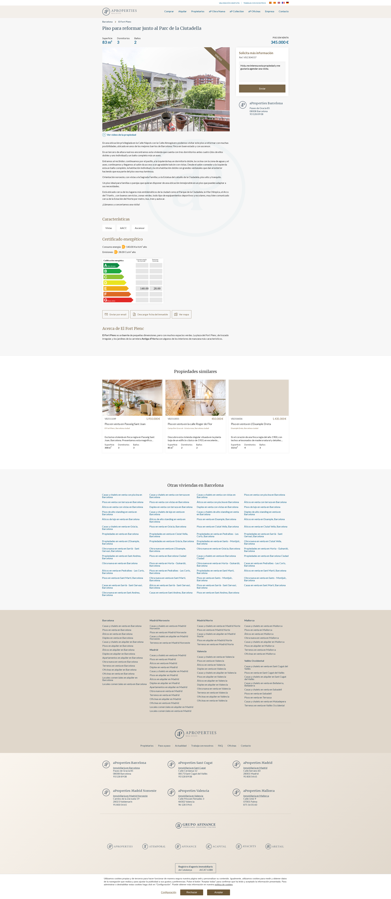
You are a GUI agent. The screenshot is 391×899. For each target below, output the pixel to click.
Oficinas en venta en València (212, 700)
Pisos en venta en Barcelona (116, 629)
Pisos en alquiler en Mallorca (259, 645)
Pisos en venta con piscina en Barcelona (264, 494)
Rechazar (191, 892)
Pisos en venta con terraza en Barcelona (122, 501)
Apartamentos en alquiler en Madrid (168, 687)
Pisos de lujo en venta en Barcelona (262, 506)
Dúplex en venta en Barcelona (117, 637)
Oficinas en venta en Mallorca (259, 653)
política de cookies (224, 884)
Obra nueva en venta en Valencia (214, 688)
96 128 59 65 (185, 804)
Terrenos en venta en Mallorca (260, 649)
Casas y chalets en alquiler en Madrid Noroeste (169, 637)
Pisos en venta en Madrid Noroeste (168, 632)
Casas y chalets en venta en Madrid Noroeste (168, 627)
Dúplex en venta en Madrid (164, 667)
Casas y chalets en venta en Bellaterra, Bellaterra (264, 684)
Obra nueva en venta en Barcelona (119, 563)
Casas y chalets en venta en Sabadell (263, 689)
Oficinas (231, 745)
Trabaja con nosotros (254, 3)
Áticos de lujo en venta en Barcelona (120, 519)
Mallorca (249, 620)
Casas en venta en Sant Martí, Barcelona (265, 585)
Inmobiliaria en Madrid (255, 767)
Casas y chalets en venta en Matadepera (265, 701)
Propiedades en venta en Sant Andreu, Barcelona (121, 557)
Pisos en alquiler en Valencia (211, 676)
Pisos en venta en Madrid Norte (213, 629)
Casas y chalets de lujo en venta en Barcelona (167, 513)
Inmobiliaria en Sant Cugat (192, 767)
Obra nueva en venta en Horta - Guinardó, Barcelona (218, 564)
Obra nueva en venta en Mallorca (261, 637)
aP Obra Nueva (217, 11)
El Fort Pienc (124, 21)
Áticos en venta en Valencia (211, 664)
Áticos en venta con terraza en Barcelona (265, 501)
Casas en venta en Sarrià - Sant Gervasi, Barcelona (122, 586)
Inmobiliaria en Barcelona (126, 767)
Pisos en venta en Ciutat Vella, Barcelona (218, 526)
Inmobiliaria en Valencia (190, 795)
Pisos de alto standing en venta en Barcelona (119, 513)
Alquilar (182, 11)
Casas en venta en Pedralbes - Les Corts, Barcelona (265, 564)
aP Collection (237, 11)
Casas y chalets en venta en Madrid (168, 655)
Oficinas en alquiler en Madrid (165, 698)
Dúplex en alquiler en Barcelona (118, 653)
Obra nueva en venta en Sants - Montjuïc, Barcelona (265, 579)
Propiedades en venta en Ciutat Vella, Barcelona (168, 535)
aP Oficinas (254, 11)
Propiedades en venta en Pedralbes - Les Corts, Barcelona (218, 535)
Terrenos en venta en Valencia (212, 692)
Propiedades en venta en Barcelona (120, 533)
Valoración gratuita (229, 3)
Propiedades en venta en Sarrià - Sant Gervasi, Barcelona (263, 535)
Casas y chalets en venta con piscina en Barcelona (122, 496)
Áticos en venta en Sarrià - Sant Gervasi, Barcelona (169, 586)
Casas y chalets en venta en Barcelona (121, 625)
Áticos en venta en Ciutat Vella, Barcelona (265, 526)
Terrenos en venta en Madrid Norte (215, 644)
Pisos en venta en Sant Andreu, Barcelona (218, 592)
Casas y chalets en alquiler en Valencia (216, 672)
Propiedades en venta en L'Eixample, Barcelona (120, 542)
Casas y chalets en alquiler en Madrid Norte (216, 635)
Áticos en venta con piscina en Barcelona (218, 501)
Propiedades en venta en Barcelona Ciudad (266, 555)
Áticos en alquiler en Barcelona (118, 649)
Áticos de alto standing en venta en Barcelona (167, 520)
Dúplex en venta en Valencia (211, 668)
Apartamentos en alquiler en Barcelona (122, 657)
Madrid (154, 649)
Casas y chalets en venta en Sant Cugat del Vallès (266, 667)
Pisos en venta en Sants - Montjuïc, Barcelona (214, 579)
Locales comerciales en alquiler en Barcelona (119, 678)
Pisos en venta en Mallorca (258, 629)
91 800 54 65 (250, 776)
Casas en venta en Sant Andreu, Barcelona (170, 592)
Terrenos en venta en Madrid (164, 694)
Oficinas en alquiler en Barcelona (119, 669)
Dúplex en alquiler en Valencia (212, 684)
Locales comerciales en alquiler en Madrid (171, 706)
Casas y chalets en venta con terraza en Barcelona (169, 496)
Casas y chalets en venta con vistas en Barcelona (216, 496)
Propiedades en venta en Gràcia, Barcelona (171, 541)
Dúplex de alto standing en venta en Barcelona (262, 513)
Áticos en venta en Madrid (163, 663)
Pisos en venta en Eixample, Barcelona (216, 519)
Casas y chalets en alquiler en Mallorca (264, 641)
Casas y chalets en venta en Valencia (215, 656)
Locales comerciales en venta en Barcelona (124, 683)
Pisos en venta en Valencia (210, 660)
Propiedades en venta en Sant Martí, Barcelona (215, 571)
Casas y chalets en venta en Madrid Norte (218, 625)
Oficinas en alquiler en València (213, 696)
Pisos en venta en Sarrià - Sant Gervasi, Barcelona (216, 586)
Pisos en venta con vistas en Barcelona (169, 501)
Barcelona (107, 21)
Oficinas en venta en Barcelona (118, 673)
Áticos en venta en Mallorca (258, 633)
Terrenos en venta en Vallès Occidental (264, 705)
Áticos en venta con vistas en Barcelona (122, 506)
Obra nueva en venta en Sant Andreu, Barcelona (121, 593)
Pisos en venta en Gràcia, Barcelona (167, 526)
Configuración (168, 892)
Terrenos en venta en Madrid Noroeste (170, 642)
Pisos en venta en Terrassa (258, 697)
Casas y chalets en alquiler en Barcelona (122, 641)
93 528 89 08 (256, 114)
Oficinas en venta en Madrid (164, 702)
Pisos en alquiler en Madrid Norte (214, 640)
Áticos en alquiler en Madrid (164, 679)
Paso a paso (164, 745)
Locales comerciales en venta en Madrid (170, 710)
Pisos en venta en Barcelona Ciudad (167, 555)
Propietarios (197, 11)
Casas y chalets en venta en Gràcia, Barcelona (120, 527)
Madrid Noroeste (160, 620)
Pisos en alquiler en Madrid (164, 675)
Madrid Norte (205, 620)
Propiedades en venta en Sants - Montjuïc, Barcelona (218, 542)
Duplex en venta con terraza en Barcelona (170, 506)
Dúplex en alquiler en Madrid (165, 683)
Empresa (269, 11)
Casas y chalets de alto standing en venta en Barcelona (218, 513)
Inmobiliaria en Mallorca (256, 795)
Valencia (201, 651)
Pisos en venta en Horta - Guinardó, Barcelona (167, 564)
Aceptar (218, 892)
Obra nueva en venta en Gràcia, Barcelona (218, 548)
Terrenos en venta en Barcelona (118, 665)
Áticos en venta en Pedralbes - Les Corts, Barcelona (123, 571)
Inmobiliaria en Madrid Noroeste (130, 795)
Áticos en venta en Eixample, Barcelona (264, 519)
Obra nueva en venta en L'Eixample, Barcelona (167, 549)
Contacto (284, 11)
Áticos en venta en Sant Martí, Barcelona (265, 570)
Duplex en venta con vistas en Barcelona (217, 506)
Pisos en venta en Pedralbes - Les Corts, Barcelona (169, 571)
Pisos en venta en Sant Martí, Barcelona (122, 577)
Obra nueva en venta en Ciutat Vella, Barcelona (262, 542)
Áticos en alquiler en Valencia (212, 680)
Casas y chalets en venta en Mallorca (263, 625)
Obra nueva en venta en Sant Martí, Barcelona (167, 579)
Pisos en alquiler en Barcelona (117, 645)
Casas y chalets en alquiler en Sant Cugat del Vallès (265, 677)
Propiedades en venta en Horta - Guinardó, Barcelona (266, 549)
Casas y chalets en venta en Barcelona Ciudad (216, 557)
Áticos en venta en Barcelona (117, 633)
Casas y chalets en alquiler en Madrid (169, 671)
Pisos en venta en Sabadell (258, 693)
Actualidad (180, 745)
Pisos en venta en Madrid (163, 659)
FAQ (220, 745)
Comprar (169, 11)
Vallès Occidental (254, 660)
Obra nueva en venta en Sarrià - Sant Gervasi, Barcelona (120, 549)
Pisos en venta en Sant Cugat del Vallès (264, 672)
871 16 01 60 (250, 804)
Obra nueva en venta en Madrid (166, 691)
